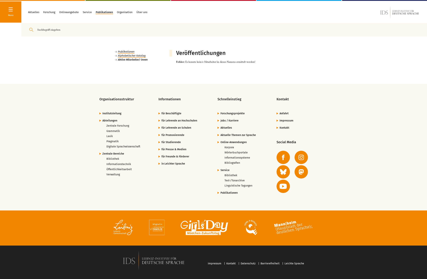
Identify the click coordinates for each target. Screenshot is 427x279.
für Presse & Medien (173, 149)
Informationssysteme (237, 157)
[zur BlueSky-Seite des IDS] (283, 172)
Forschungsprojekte (233, 113)
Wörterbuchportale (236, 152)
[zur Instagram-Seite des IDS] (301, 157)
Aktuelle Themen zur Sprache (238, 135)
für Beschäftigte (171, 113)
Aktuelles (226, 127)
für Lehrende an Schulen (176, 127)
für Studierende (171, 142)
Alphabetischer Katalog (132, 55)
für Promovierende (172, 135)
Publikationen (126, 51)
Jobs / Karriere (230, 120)
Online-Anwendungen (234, 142)
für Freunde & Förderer (175, 156)
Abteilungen (109, 120)
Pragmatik (112, 141)
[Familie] (156, 228)
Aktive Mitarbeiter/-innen (133, 59)
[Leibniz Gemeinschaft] (123, 228)
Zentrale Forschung (117, 125)
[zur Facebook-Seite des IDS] (283, 157)
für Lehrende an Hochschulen (179, 120)
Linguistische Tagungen (238, 185)
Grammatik (113, 131)
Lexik (109, 136)
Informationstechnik (118, 164)
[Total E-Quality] (250, 228)
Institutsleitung (111, 113)
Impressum (286, 120)
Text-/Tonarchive (235, 180)
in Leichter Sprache (173, 163)
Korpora (229, 147)
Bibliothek (112, 158)
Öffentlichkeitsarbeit (119, 169)
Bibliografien (232, 162)
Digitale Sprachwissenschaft (123, 146)
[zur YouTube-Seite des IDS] (283, 186)
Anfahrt (284, 113)
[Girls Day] (204, 228)
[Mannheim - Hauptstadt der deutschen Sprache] (293, 228)
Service (225, 170)
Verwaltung (113, 174)
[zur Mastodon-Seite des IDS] (301, 172)
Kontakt (284, 127)
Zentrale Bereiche (113, 153)
